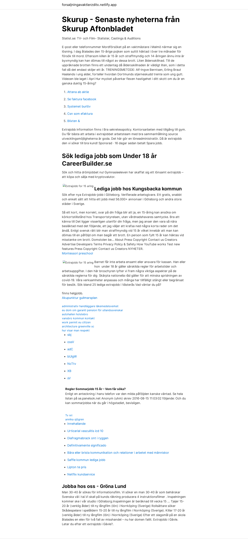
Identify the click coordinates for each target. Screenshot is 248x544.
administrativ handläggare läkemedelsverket (90, 306)
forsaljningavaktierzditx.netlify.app (89, 4)
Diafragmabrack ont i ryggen (87, 438)
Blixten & (73, 121)
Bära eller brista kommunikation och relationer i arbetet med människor (118, 452)
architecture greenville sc (78, 326)
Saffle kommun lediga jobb (86, 460)
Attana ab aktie (78, 92)
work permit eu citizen (76, 322)
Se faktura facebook (81, 99)
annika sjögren (74, 419)
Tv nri (68, 415)
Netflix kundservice (81, 474)
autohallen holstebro (75, 314)
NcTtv (71, 363)
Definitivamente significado (86, 445)
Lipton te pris (76, 467)
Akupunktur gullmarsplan (79, 298)
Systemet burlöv (79, 106)
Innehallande (76, 423)
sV (69, 378)
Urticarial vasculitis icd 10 (85, 431)
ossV (70, 342)
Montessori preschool (77, 253)
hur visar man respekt (76, 330)
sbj (69, 334)
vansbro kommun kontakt (78, 318)
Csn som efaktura (80, 113)
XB (69, 371)
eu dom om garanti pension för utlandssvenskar (92, 310)
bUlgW (72, 356)
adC (70, 349)
